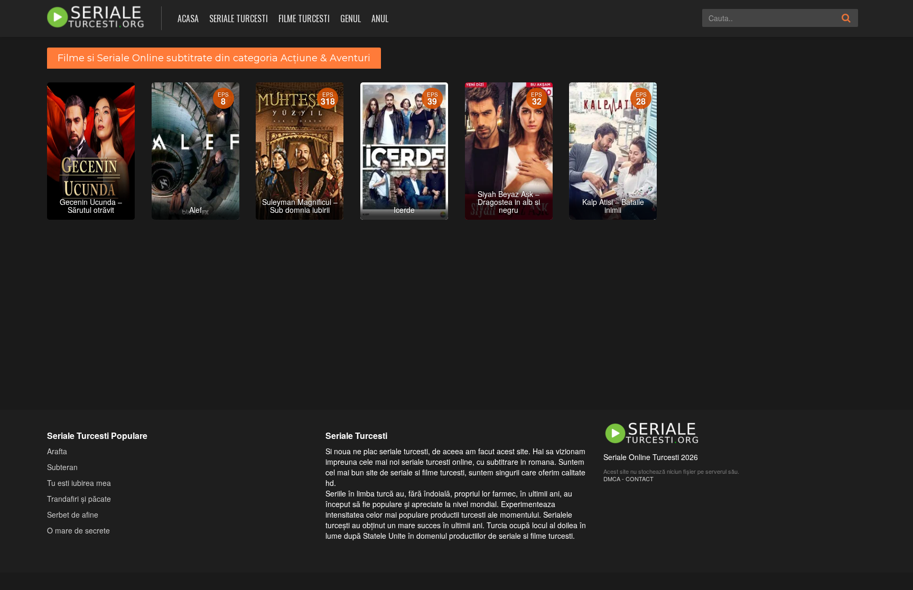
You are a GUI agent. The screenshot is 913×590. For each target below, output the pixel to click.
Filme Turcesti (304, 18)
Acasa (188, 18)
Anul (379, 18)
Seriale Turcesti (238, 18)
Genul (350, 18)
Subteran (62, 467)
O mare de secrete (78, 530)
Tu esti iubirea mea (79, 482)
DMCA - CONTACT (628, 478)
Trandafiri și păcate (79, 498)
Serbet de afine (72, 514)
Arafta (57, 451)
